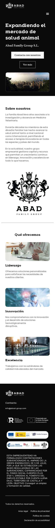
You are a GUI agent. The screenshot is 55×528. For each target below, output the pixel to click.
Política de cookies (41, 516)
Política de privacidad (40, 511)
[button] (47, 13)
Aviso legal (23, 511)
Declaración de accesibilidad (37, 520)
